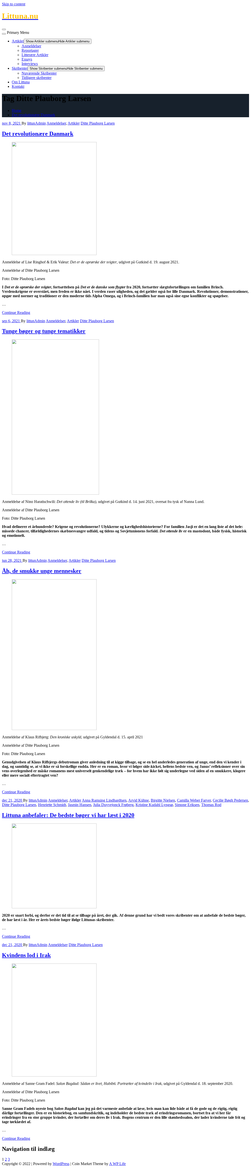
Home (16, 110)
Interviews (30, 64)
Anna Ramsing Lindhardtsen (104, 800)
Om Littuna (21, 82)
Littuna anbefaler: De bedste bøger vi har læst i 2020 (68, 815)
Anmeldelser (31, 46)
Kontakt (18, 86)
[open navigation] (4, 29)
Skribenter (20, 68)
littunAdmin (36, 123)
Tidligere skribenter (36, 78)
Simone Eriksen (187, 805)
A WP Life (117, 1164)
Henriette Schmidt (52, 805)
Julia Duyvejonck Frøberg (113, 805)
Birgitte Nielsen (163, 800)
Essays (27, 59)
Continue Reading (16, 312)
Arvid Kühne (138, 800)
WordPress (61, 1164)
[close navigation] (4, 34)
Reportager (30, 50)
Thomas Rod (211, 805)
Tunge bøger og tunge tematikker (44, 331)
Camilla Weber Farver (194, 800)
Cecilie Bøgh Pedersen (230, 800)
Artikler (18, 41)
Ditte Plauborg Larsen (98, 123)
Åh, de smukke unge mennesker (41, 571)
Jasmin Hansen (79, 805)
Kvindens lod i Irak (26, 955)
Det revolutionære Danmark (33, 115)
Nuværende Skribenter (39, 73)
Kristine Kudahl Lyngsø (154, 805)
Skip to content (13, 4)
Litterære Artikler (35, 55)
